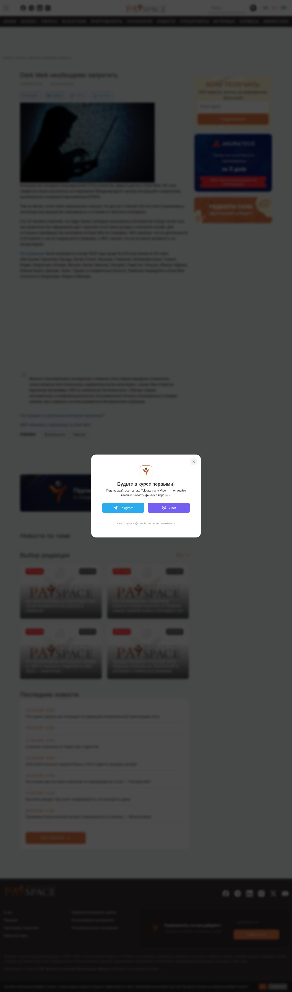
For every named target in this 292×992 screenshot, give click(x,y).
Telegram (126, 508)
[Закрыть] (193, 461)
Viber (172, 508)
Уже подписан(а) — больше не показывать (146, 523)
